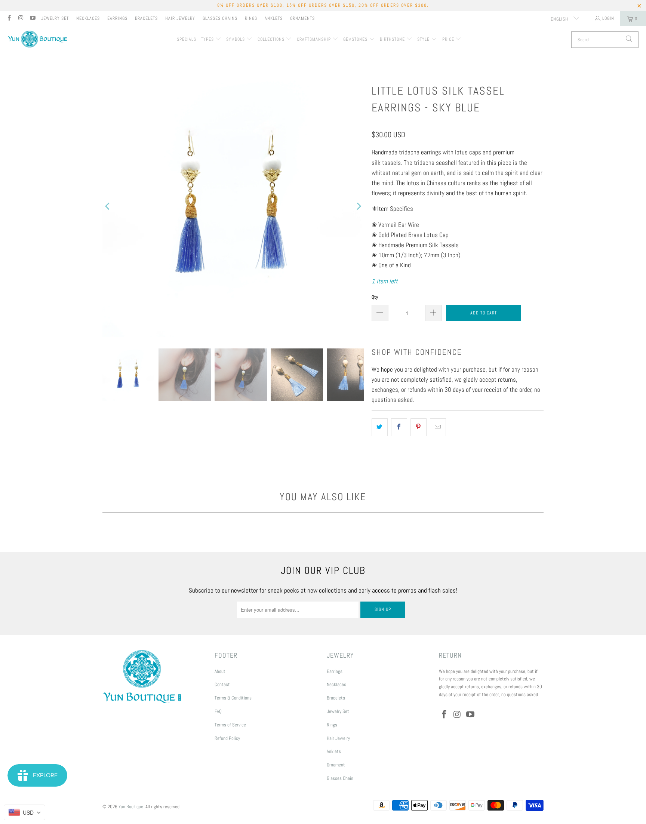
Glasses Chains (220, 18)
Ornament (336, 765)
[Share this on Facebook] (399, 427)
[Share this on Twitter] (380, 427)
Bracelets (146, 18)
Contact (222, 684)
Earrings (117, 18)
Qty (375, 297)
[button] (211, 39)
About (220, 671)
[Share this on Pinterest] (418, 427)
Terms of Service (230, 725)
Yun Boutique (131, 806)
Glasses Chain (340, 778)
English (560, 19)
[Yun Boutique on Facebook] (9, 19)
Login (608, 18)
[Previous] (108, 206)
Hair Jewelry (180, 18)
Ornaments (302, 18)
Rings (251, 18)
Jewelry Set (55, 18)
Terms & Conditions (233, 698)
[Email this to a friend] (438, 427)
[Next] (358, 206)
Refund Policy (227, 738)
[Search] (629, 39)
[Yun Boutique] (37, 40)
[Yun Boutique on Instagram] (20, 19)
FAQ (218, 711)
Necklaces (88, 18)
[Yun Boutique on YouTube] (32, 19)
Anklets (274, 18)
